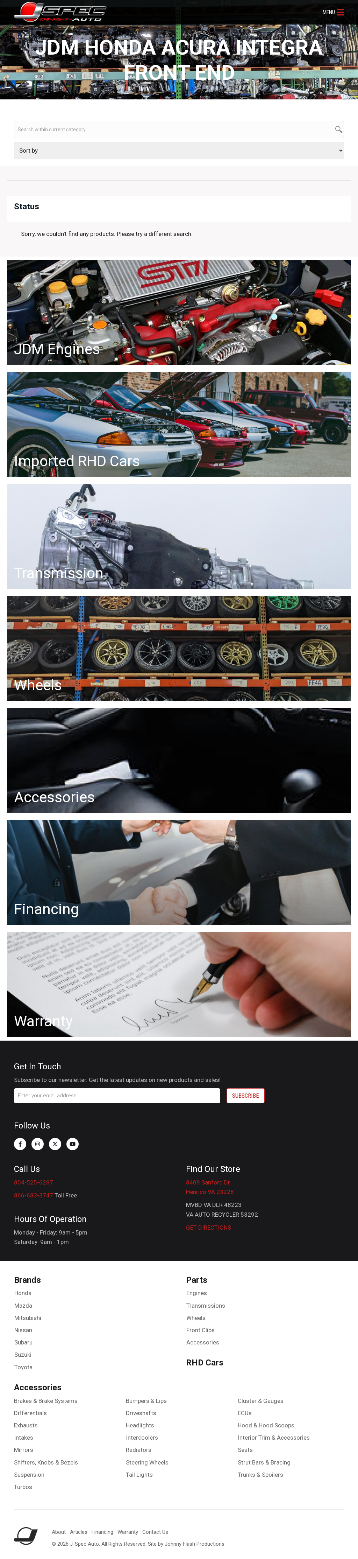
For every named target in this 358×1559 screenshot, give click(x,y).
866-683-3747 (33, 1195)
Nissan (23, 1330)
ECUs (245, 1413)
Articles (78, 1532)
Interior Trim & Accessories (274, 1437)
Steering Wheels (147, 1462)
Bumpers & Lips (146, 1400)
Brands (27, 1280)
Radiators (138, 1449)
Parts (196, 1280)
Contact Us (155, 1532)
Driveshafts (141, 1413)
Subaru (23, 1342)
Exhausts (26, 1425)
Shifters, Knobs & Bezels (46, 1462)
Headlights (140, 1425)
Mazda (23, 1305)
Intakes (23, 1437)
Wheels (196, 1317)
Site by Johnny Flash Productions (186, 1544)
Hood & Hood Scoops (266, 1425)
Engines (196, 1292)
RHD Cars (204, 1363)
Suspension (29, 1474)
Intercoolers (142, 1437)
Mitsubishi (27, 1317)
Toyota (23, 1367)
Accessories (202, 1342)
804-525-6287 (33, 1182)
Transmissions (205, 1305)
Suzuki (22, 1354)
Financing (102, 1532)
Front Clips (200, 1330)
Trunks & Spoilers (260, 1474)
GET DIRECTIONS (208, 1227)
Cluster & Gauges (261, 1400)
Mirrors (23, 1449)
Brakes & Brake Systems (46, 1400)
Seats (245, 1449)
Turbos (23, 1486)
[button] (333, 12)
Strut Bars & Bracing (264, 1462)
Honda (22, 1292)
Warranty (127, 1532)
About (59, 1532)
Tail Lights (139, 1474)
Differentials (30, 1413)
